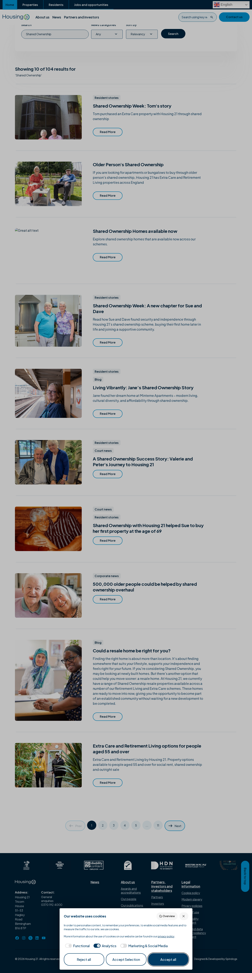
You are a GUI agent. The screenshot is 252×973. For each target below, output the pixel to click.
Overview (169, 916)
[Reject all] (183, 916)
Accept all (168, 959)
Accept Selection (126, 959)
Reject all (84, 959)
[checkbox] (77, 945)
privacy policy (166, 936)
